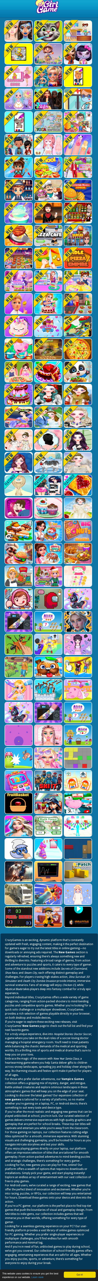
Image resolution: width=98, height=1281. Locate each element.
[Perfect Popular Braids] (48, 440)
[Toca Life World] (48, 122)
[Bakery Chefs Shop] (48, 190)
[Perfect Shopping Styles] (18, 462)
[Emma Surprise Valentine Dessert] (77, 167)
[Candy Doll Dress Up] (48, 144)
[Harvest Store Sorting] (48, 54)
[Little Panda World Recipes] (77, 371)
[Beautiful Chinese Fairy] (18, 417)
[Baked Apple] (18, 326)
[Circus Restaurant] (18, 303)
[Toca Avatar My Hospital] (77, 99)
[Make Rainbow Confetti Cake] (18, 281)
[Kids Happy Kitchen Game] (48, 258)
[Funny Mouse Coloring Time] (18, 122)
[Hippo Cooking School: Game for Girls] (18, 349)
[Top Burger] (77, 235)
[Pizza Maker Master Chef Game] (77, 349)
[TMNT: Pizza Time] (48, 349)
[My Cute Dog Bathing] (48, 462)
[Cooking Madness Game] (18, 235)
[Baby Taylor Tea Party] (77, 281)
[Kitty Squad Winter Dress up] (77, 54)
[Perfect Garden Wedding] (48, 417)
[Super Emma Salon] (77, 417)
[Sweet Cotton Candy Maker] (18, 212)
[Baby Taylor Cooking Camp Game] (18, 371)
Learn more (37, 1277)
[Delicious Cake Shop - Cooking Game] (48, 371)
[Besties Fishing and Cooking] (48, 281)
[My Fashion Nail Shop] (77, 144)
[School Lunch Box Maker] (48, 167)
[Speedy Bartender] (18, 190)
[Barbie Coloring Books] (18, 76)
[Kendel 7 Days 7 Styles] (48, 99)
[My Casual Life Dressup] (77, 440)
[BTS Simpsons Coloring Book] (18, 54)
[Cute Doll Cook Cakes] (18, 394)
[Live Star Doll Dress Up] (18, 99)
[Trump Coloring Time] (77, 76)
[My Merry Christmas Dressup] (48, 394)
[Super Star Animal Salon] (18, 167)
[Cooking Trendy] (18, 258)
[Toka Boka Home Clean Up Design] (77, 122)
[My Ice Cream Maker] (48, 326)
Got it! (80, 1274)
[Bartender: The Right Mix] (77, 212)
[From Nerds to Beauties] (48, 76)
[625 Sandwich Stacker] (77, 326)
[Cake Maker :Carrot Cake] (48, 303)
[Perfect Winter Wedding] (77, 462)
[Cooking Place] (77, 303)
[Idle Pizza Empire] (77, 258)
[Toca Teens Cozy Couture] (18, 144)
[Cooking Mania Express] (77, 190)
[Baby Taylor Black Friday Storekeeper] (77, 31)
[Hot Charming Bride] (18, 440)
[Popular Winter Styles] (77, 394)
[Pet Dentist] (48, 31)
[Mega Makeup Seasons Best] (18, 31)
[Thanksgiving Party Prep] (48, 212)
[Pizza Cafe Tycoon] (48, 235)
